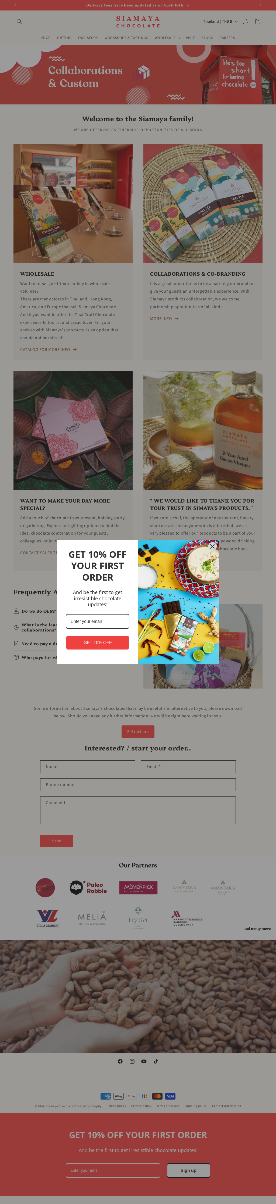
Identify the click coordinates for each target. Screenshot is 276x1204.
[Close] (212, 546)
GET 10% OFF (98, 642)
